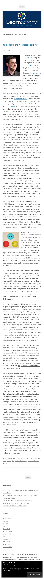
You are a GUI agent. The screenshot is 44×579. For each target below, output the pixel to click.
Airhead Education (20, 99)
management (7, 461)
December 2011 (7, 547)
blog (13, 106)
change (20, 458)
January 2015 (7, 534)
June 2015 (6, 524)
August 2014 (6, 536)
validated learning (33, 461)
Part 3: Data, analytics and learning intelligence (17, 501)
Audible (35, 73)
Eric (32, 458)
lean (39, 458)
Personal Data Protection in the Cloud (14, 506)
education (26, 458)
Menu (22, 6)
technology (23, 461)
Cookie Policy (7, 571)
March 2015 (6, 529)
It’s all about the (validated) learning (20, 44)
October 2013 (7, 542)
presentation (31, 65)
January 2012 (7, 544)
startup (17, 461)
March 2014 (6, 539)
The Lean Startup (29, 58)
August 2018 (6, 521)
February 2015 (7, 531)
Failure (35, 458)
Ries (13, 461)
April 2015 (6, 526)
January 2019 (7, 519)
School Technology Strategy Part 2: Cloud (16, 503)
